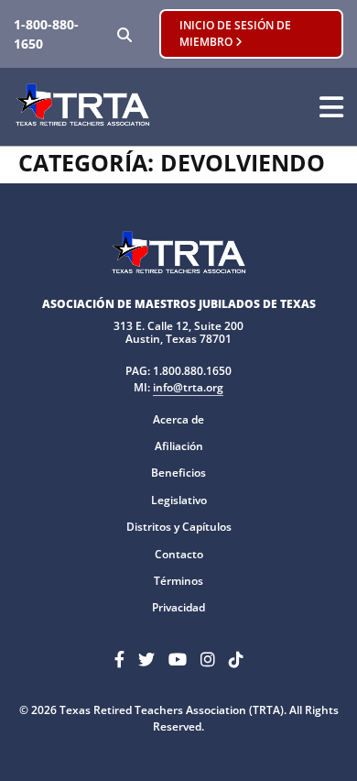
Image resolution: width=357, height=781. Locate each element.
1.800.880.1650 (192, 371)
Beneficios (178, 472)
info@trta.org (188, 387)
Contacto (179, 554)
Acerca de (178, 419)
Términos (178, 580)
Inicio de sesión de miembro (235, 33)
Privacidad (178, 607)
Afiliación (179, 446)
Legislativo (179, 500)
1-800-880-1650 (46, 34)
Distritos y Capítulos (179, 526)
